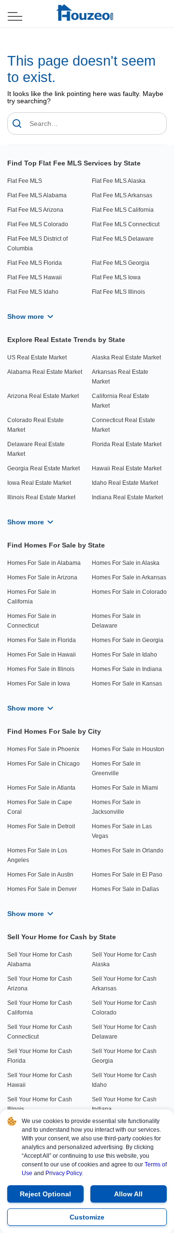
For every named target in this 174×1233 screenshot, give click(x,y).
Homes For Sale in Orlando (127, 850)
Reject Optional (45, 1194)
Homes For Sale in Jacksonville (116, 807)
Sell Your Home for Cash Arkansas (124, 983)
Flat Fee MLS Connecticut (126, 224)
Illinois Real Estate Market (41, 497)
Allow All (128, 1194)
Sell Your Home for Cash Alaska (124, 959)
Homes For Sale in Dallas (125, 889)
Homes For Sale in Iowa (38, 683)
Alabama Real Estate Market (44, 372)
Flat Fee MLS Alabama (37, 195)
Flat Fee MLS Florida (34, 263)
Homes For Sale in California (31, 597)
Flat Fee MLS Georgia (120, 263)
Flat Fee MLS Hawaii (34, 277)
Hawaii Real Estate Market (126, 468)
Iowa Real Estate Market (39, 483)
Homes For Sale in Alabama (44, 563)
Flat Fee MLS (24, 181)
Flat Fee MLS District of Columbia (37, 243)
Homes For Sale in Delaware (116, 621)
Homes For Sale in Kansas (127, 683)
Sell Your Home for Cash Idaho (124, 1080)
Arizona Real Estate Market (43, 396)
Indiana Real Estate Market (127, 497)
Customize (87, 1217)
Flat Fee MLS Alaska (118, 181)
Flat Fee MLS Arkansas (122, 195)
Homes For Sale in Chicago (43, 763)
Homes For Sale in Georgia (127, 640)
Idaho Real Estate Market (125, 483)
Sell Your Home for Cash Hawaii (39, 1080)
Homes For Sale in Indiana (127, 669)
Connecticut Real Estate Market (123, 425)
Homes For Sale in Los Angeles (37, 855)
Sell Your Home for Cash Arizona (39, 983)
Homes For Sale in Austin (40, 874)
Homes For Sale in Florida (41, 640)
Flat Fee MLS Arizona (35, 209)
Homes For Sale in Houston (128, 749)
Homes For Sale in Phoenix (43, 749)
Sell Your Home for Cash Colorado (124, 1008)
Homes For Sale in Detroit (41, 826)
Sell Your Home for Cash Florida (39, 1056)
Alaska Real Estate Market (126, 357)
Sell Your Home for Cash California (39, 1008)
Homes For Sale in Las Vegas (122, 831)
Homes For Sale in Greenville (116, 768)
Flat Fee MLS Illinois (118, 291)
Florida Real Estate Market (126, 444)
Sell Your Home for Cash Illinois (39, 1104)
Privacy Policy (63, 1173)
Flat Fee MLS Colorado (37, 224)
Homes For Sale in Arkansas (129, 577)
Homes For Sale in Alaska (126, 563)
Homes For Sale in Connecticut (31, 621)
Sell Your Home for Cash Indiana (124, 1104)
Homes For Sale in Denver (42, 889)
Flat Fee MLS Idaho (32, 291)
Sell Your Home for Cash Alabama (39, 959)
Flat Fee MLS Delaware (123, 238)
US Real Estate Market (37, 357)
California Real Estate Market (120, 401)
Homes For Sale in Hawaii (41, 654)
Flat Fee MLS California (123, 209)
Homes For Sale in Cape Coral (39, 807)
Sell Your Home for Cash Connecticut (39, 1032)
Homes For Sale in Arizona (42, 577)
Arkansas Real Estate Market (120, 377)
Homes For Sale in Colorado (129, 592)
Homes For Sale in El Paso (127, 874)
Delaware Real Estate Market (36, 449)
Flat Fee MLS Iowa (116, 277)
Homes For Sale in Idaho (124, 654)
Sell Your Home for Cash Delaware (124, 1032)
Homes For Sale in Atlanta (41, 787)
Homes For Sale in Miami (125, 787)
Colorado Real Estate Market (35, 425)
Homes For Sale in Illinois (40, 669)
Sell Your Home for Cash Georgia (124, 1056)
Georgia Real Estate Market (43, 468)
